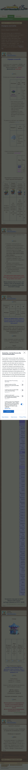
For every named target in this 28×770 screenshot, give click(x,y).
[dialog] (14, 385)
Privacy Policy (22, 417)
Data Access (14, 417)
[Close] (24, 353)
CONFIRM (8, 411)
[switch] (22, 385)
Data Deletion (5, 417)
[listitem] (14, 381)
